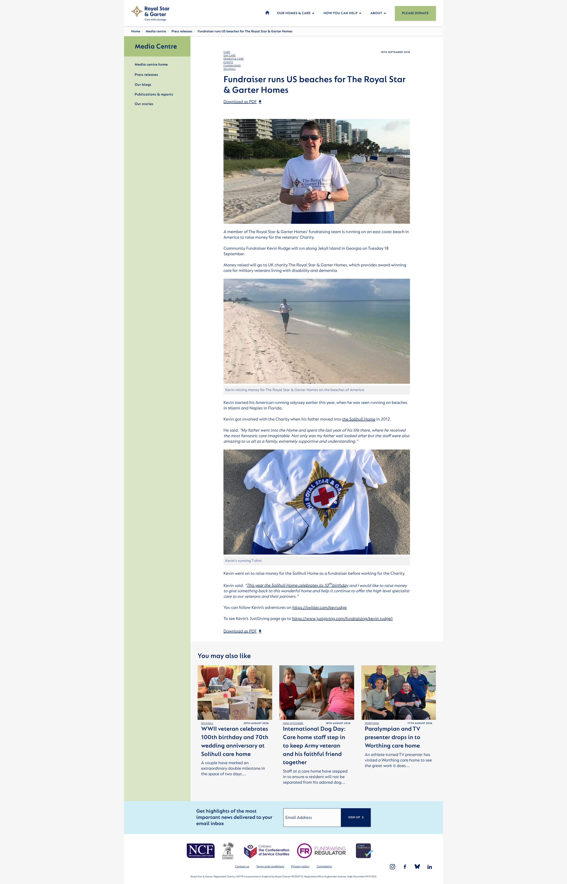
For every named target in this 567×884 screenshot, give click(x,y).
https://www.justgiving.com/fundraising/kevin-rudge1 (342, 618)
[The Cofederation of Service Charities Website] (266, 850)
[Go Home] (150, 13)
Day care (229, 55)
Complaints (324, 866)
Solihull (229, 69)
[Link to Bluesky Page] (417, 866)
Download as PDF (240, 101)
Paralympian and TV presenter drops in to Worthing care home (392, 737)
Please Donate (415, 13)
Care (226, 52)
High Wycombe (293, 723)
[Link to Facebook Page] (404, 866)
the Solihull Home (358, 419)
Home (135, 31)
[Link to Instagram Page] (392, 866)
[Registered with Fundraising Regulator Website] (321, 850)
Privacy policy (300, 866)
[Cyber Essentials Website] (365, 850)
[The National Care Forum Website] (201, 850)
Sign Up (354, 817)
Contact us (242, 866)
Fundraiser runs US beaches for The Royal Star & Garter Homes (245, 31)
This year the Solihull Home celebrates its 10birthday (297, 585)
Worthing (372, 723)
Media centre (156, 31)
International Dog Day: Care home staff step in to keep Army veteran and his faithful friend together (314, 745)
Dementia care (233, 58)
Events (228, 62)
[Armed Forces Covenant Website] (227, 850)
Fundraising (232, 65)
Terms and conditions (270, 866)
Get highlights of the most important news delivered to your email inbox (234, 817)
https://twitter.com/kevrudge (319, 607)
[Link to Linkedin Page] (429, 866)
